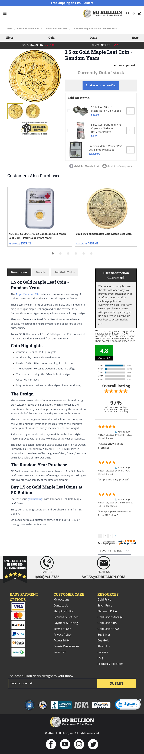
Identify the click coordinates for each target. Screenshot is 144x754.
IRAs (135, 37)
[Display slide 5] (83, 253)
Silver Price (104, 605)
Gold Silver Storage (110, 617)
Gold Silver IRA (107, 623)
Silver (9, 37)
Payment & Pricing (66, 623)
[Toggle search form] (128, 13)
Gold (9, 28)
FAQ (100, 658)
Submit (116, 683)
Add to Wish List (87, 166)
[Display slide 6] (91, 253)
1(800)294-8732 (46, 576)
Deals (93, 37)
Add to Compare (120, 166)
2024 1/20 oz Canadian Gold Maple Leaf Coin (104, 233)
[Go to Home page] (103, 13)
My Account (61, 599)
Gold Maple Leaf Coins (55, 28)
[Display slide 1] (53, 253)
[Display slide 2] (60, 253)
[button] (34, 76)
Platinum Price (107, 611)
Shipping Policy (64, 611)
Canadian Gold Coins (28, 28)
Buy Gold (103, 640)
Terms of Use (62, 629)
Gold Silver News (108, 629)
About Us (103, 646)
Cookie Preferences (66, 646)
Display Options (107, 543)
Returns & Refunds (66, 617)
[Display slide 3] (68, 253)
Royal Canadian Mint (28, 294)
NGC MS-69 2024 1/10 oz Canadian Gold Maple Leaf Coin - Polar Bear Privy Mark (38, 236)
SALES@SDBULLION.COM (103, 576)
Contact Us (61, 605)
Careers (102, 652)
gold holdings (36, 499)
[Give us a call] (133, 13)
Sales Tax (60, 652)
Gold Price (104, 599)
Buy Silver (103, 634)
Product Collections (110, 664)
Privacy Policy (62, 634)
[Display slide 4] (76, 253)
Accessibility (62, 640)
